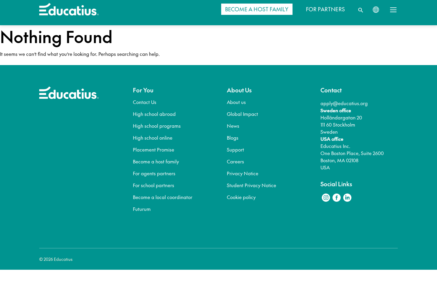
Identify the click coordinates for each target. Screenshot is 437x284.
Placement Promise (153, 149)
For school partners (153, 185)
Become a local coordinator (162, 197)
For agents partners (154, 173)
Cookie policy (241, 197)
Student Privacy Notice (251, 185)
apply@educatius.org (344, 103)
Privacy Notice (242, 173)
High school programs (157, 125)
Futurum (142, 209)
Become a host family (156, 161)
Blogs (232, 137)
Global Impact (242, 114)
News (233, 125)
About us (236, 102)
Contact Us (144, 102)
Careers (235, 161)
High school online (152, 137)
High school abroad (154, 114)
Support (235, 149)
